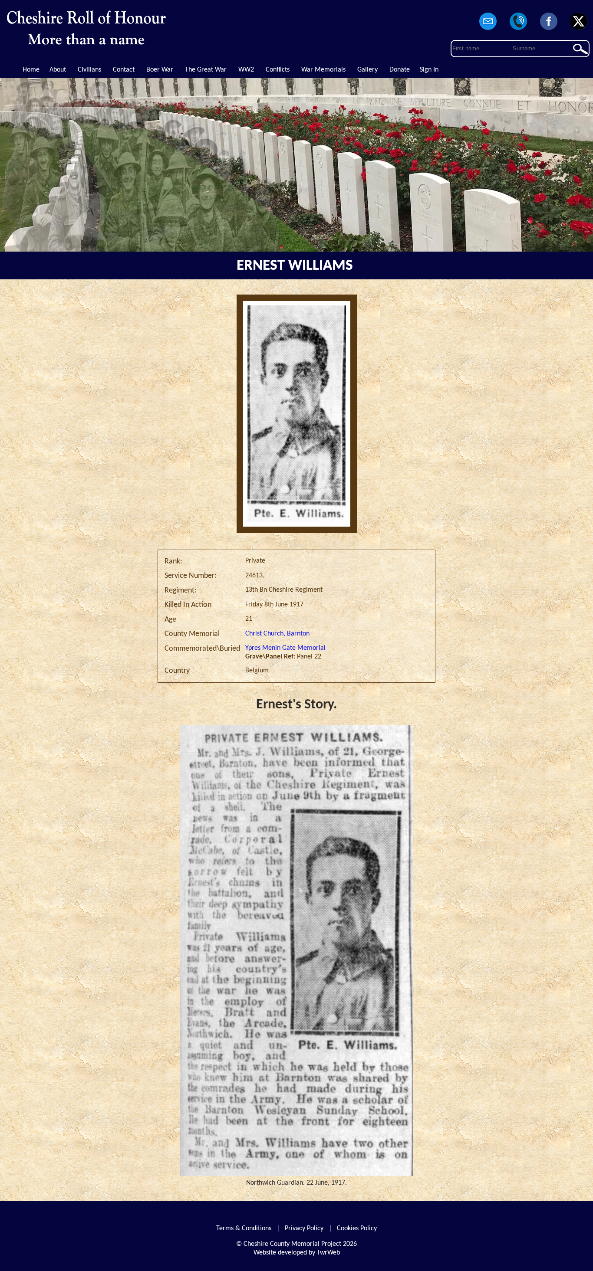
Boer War (159, 69)
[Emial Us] (488, 30)
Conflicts (278, 69)
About (57, 69)
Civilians (89, 69)
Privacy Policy (304, 1228)
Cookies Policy (357, 1228)
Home (31, 69)
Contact (124, 69)
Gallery (367, 69)
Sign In (429, 69)
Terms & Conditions (243, 1228)
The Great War (206, 69)
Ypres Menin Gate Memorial (285, 648)
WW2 (246, 69)
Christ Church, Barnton (277, 633)
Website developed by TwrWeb (297, 1252)
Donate (399, 69)
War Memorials (323, 69)
